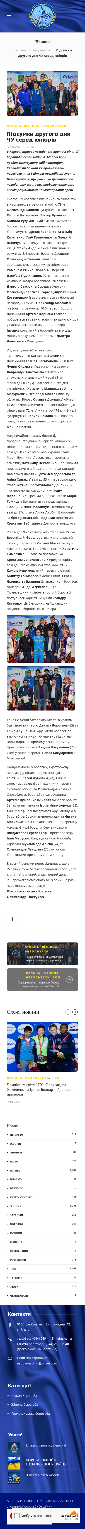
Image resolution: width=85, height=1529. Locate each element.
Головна (19, 50)
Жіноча (32, 126)
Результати (41, 50)
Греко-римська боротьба (30, 1413)
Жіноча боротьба (24, 1404)
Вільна (14, 126)
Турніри (43, 1277)
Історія (43, 1143)
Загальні (43, 1215)
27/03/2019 (14, 146)
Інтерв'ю (43, 1134)
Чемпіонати (43, 1295)
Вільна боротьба (24, 1396)
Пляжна (43, 1241)
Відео (43, 1161)
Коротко (43, 1224)
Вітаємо (43, 1179)
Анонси (43, 1152)
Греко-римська (43, 1197)
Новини (43, 1233)
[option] (42, 1065)
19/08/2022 (14, 1102)
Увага (43, 1286)
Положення (43, 1250)
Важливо (43, 1188)
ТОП (56, 977)
